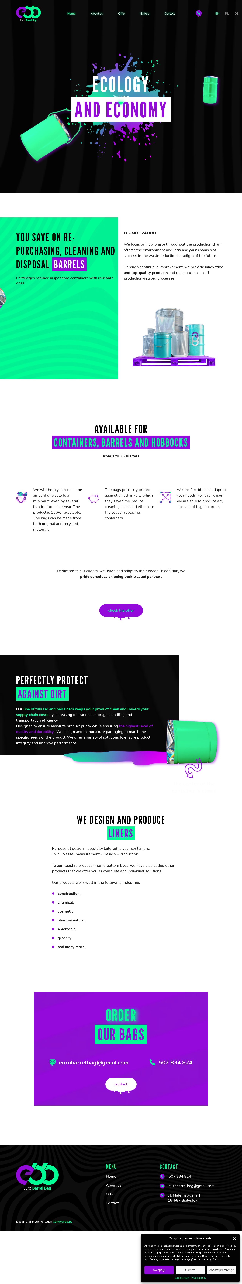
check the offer (121, 610)
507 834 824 (175, 1063)
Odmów (190, 1270)
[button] (234, 1238)
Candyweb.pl (62, 1222)
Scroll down (121, 96)
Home (71, 14)
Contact (170, 14)
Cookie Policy (182, 1277)
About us (97, 14)
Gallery (144, 14)
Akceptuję (159, 1270)
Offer (121, 14)
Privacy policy (198, 1277)
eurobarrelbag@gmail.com (94, 1063)
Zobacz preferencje (221, 1270)
